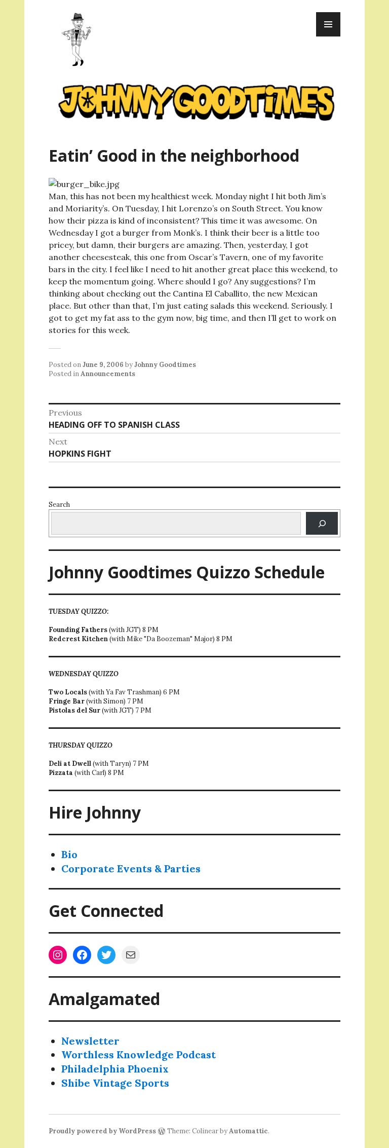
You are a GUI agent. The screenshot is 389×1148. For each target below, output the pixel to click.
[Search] (322, 523)
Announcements (108, 373)
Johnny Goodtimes (165, 364)
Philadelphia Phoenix (115, 1068)
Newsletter (90, 1040)
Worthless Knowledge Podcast (138, 1054)
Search (59, 504)
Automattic (248, 1131)
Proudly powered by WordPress (102, 1131)
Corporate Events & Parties (131, 868)
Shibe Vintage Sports (115, 1083)
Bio (69, 854)
